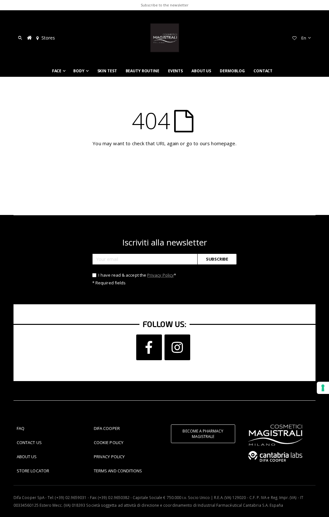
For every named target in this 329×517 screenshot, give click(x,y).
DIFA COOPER (107, 428)
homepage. (223, 143)
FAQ (20, 428)
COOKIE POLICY (108, 442)
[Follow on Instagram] (177, 347)
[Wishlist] (294, 37)
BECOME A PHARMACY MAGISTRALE (202, 433)
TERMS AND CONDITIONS (118, 471)
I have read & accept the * (136, 275)
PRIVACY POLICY (109, 456)
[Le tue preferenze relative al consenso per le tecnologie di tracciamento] (323, 388)
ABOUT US (27, 456)
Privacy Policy (160, 275)
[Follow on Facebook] (149, 347)
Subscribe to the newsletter (165, 5)
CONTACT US (29, 442)
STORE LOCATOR (33, 471)
